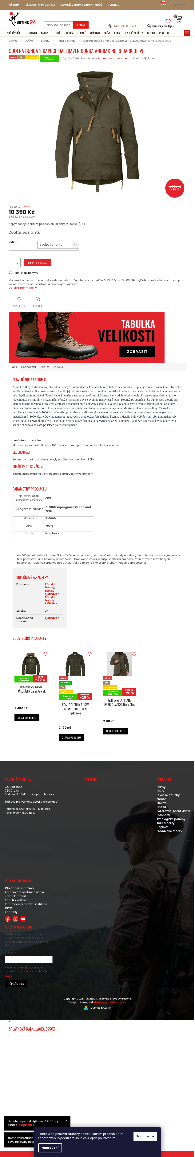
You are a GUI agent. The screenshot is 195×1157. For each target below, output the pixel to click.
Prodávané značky (169, 831)
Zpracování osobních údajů (24, 892)
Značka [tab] (58, 367)
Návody (14, 5)
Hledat (81, 25)
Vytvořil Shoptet (101, 1008)
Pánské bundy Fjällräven (52, 600)
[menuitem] (14, 33)
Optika (161, 807)
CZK (163, 4)
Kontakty (11, 912)
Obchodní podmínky (19, 888)
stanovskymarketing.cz (109, 1002)
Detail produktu (27, 718)
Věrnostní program (40, 5)
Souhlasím (145, 1136)
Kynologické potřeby (171, 819)
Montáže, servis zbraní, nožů (81, 5)
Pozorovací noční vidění (173, 811)
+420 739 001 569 (125, 26)
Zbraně (161, 799)
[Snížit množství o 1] (22, 265)
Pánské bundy (50, 585)
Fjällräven (52, 618)
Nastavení (50, 1148)
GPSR (8, 908)
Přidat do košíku (37, 262)
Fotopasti (163, 815)
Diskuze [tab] (45, 367)
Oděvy (161, 787)
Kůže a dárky (165, 823)
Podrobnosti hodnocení (113, 58)
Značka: (144, 58)
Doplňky (162, 827)
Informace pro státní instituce (26, 904)
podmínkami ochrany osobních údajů (26, 973)
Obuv (160, 791)
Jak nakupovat (15, 896)
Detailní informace (21, 288)
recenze (113, 5)
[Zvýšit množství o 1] (22, 260)
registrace (26, 1125)
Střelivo (162, 803)
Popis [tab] (14, 367)
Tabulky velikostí (16, 900)
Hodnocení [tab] (28, 367)
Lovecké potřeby (168, 795)
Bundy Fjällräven (52, 592)
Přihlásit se (16, 984)
